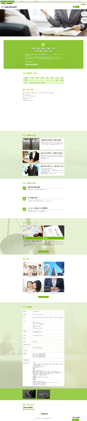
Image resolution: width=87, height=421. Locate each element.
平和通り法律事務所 (7, 3)
